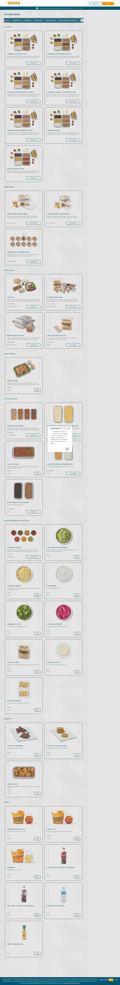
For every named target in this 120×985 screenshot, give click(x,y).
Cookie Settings (103, 979)
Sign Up (108, 3)
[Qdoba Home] (14, 3)
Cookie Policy (67, 983)
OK (67, 449)
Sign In (95, 3)
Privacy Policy (76, 983)
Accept (111, 979)
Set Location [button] (79, 8)
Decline (116, 979)
